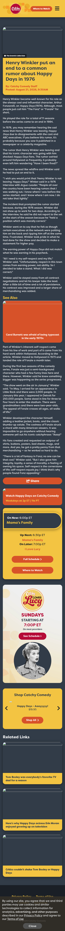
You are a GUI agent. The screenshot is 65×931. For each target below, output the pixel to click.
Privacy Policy (33, 915)
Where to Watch (41, 8)
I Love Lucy (32, 549)
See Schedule (31, 636)
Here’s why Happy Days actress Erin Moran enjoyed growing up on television (32, 825)
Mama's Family (20, 522)
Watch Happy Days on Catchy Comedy (32, 496)
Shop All (31, 720)
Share (34, 481)
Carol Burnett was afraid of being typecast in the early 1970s (32, 336)
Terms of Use (15, 919)
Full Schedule (31, 559)
